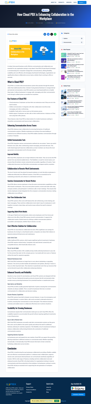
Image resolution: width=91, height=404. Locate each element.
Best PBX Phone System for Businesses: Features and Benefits (75, 96)
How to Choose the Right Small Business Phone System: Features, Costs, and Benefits (75, 112)
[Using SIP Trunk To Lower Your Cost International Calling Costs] (63, 55)
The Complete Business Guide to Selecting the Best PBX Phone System (74, 101)
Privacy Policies (49, 401)
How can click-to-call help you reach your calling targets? (75, 65)
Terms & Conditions (31, 389)
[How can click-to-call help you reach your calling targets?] (63, 66)
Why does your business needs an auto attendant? (75, 59)
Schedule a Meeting (78, 394)
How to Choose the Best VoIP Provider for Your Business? (73, 90)
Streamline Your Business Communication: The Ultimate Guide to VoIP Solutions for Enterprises (75, 71)
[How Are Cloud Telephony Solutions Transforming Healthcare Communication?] (63, 108)
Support (81, 2)
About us (53, 2)
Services (69, 2)
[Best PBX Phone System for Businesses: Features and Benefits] (63, 97)
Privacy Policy (29, 387)
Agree (56, 400)
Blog (75, 2)
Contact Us (29, 392)
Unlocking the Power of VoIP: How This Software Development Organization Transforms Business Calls (75, 76)
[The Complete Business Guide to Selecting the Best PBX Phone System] (63, 102)
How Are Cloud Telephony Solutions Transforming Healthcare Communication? (75, 107)
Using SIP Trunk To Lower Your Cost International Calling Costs (75, 54)
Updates (46, 10)
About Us (48, 387)
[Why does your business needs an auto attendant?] (63, 60)
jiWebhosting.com (61, 401)
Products (61, 2)
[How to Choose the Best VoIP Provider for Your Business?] (63, 91)
